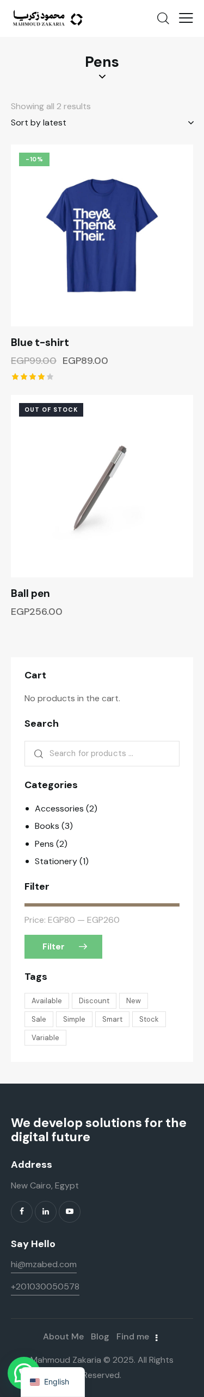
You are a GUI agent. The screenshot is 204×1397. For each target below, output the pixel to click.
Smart (112, 1019)
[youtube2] (70, 1212)
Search (36, 753)
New (133, 1000)
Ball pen (30, 593)
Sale (39, 1019)
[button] (186, 18)
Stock (149, 1019)
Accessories (59, 808)
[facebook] (22, 1212)
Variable (45, 1037)
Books (47, 826)
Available (47, 1000)
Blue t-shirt (40, 342)
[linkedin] (46, 1212)
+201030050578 (45, 1286)
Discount (94, 1000)
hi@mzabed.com (44, 1264)
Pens (44, 843)
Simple (74, 1019)
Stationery (56, 861)
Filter (53, 946)
